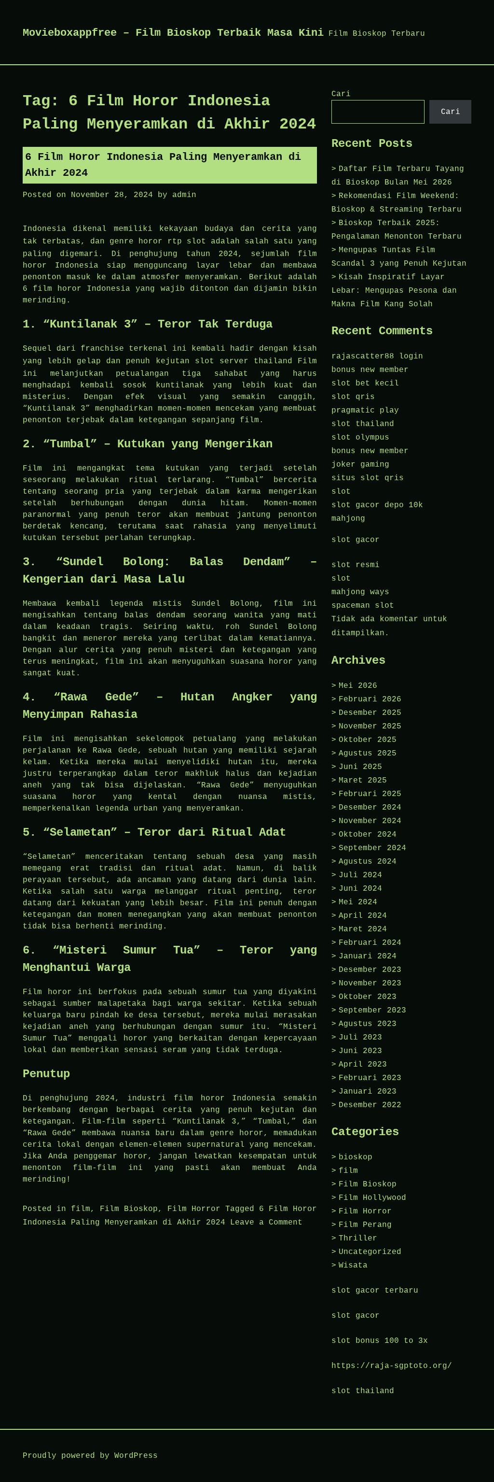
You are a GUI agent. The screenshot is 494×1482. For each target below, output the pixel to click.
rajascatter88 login (377, 356)
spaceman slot (362, 605)
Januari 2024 (368, 956)
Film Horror (193, 1209)
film (80, 1209)
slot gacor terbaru (374, 1290)
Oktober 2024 (368, 834)
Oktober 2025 (368, 740)
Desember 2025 (370, 713)
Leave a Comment (266, 1222)
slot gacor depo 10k (377, 505)
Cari (341, 94)
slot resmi (355, 565)
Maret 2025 (363, 780)
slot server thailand (243, 361)
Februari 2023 (370, 1078)
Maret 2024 (363, 929)
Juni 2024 (360, 888)
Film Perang (365, 1225)
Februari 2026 (370, 699)
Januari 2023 (368, 1091)
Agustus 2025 (368, 753)
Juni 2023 (360, 1051)
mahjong (348, 518)
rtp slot (186, 241)
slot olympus (360, 437)
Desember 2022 (370, 1105)
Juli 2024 (360, 875)
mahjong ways (360, 592)
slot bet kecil (365, 383)
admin (184, 195)
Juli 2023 (360, 1037)
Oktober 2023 (368, 997)
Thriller (358, 1238)
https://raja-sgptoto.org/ (391, 1366)
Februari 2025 (370, 794)
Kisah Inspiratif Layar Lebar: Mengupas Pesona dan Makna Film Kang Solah (394, 291)
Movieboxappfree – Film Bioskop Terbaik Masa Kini (173, 33)
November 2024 (370, 821)
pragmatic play (365, 410)
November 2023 (370, 983)
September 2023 (372, 1010)
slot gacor (355, 540)
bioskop (355, 1157)
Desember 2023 (370, 970)
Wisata (353, 1265)
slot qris (353, 397)
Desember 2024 (370, 807)
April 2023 (363, 1064)
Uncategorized (370, 1252)
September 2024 (372, 848)
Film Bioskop (129, 1209)
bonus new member (370, 370)
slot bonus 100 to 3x (379, 1341)
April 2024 (363, 916)
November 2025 (370, 726)
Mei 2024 (358, 902)
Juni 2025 (360, 767)
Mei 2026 (358, 686)
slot (341, 491)
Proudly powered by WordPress (90, 1456)
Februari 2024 (370, 943)
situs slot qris (367, 478)
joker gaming (360, 464)
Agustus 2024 (368, 861)
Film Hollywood (372, 1198)
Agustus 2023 (368, 1024)
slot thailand (362, 424)
